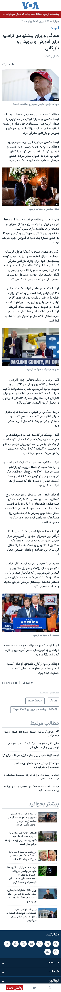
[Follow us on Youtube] (31, 944)
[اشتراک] (47, 952)
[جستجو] (50, 987)
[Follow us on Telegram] (47, 944)
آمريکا (54, 28)
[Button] (8, 64)
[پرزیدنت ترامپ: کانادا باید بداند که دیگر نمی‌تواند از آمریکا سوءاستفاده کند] (47, 855)
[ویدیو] (34, 987)
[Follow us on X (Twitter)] (39, 944)
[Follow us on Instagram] (23, 944)
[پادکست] (56, 952)
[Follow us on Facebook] (56, 944)
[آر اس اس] (7, 944)
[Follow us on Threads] (15, 944)
